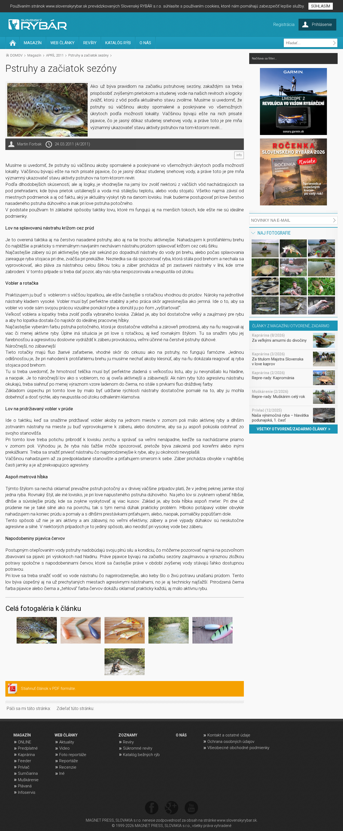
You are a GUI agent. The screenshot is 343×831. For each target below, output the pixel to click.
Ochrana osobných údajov (230, 741)
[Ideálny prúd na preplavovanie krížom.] (168, 631)
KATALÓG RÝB (118, 42)
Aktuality (66, 742)
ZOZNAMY (127, 735)
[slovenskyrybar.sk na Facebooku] (151, 808)
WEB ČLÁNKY (62, 42)
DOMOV (16, 55)
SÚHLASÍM (320, 6)
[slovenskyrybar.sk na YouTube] (191, 808)
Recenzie (67, 767)
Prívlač (23, 767)
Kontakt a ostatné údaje (228, 735)
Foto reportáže (72, 754)
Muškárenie (28, 779)
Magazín (34, 55)
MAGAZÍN (33, 42)
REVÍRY (89, 42)
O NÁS (145, 42)
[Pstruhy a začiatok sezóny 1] (36, 631)
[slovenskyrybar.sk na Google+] (171, 808)
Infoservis (26, 792)
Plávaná (25, 786)
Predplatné (28, 748)
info (239, 155)
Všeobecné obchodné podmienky (238, 747)
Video (64, 748)
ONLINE (24, 742)
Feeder (24, 760)
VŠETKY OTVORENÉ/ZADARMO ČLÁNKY (292, 429)
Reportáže (68, 760)
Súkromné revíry (137, 748)
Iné (62, 773)
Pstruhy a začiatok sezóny (88, 55)
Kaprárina (26, 754)
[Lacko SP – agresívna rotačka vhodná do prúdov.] (212, 631)
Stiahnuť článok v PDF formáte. (48, 688)
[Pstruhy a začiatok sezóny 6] (124, 662)
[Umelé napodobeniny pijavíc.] (80, 631)
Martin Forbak (29, 144)
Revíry (128, 742)
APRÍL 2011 (55, 55)
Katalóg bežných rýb (141, 754)
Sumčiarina (28, 773)
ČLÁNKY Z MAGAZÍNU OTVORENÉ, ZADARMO (290, 326)
